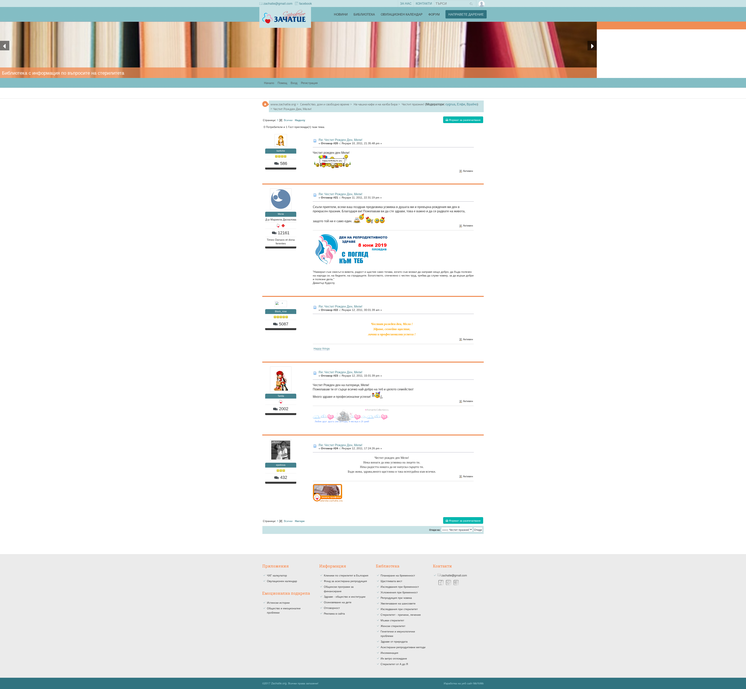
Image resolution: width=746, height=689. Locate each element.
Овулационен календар (402, 14)
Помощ (282, 83)
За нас (406, 3)
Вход (294, 83)
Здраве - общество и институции (344, 596)
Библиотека (364, 14)
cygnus (450, 104)
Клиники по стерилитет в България (346, 575)
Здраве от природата (394, 641)
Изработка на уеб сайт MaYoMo (464, 683)
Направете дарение (466, 14)
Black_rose (281, 311)
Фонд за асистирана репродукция (345, 581)
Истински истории (278, 602)
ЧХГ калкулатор (277, 575)
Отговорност (332, 608)
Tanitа (281, 396)
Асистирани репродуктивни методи (403, 647)
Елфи (461, 104)
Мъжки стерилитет (392, 620)
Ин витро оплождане (394, 658)
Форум (434, 14)
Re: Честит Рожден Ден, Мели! (340, 139)
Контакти (424, 3)
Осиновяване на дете (337, 602)
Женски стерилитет (393, 626)
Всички (288, 120)
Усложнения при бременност (399, 592)
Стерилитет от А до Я (394, 664)
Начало (269, 83)
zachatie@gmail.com (277, 3)
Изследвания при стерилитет (399, 609)
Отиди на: (434, 530)
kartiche (281, 151)
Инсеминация (389, 653)
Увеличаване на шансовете (398, 603)
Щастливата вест (391, 581)
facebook (305, 3)
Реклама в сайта (334, 613)
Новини (341, 14)
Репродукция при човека (396, 598)
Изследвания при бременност (400, 586)
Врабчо (472, 104)
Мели (281, 214)
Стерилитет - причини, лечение (401, 614)
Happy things (322, 348)
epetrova (280, 465)
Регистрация (309, 83)
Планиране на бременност (398, 575)
